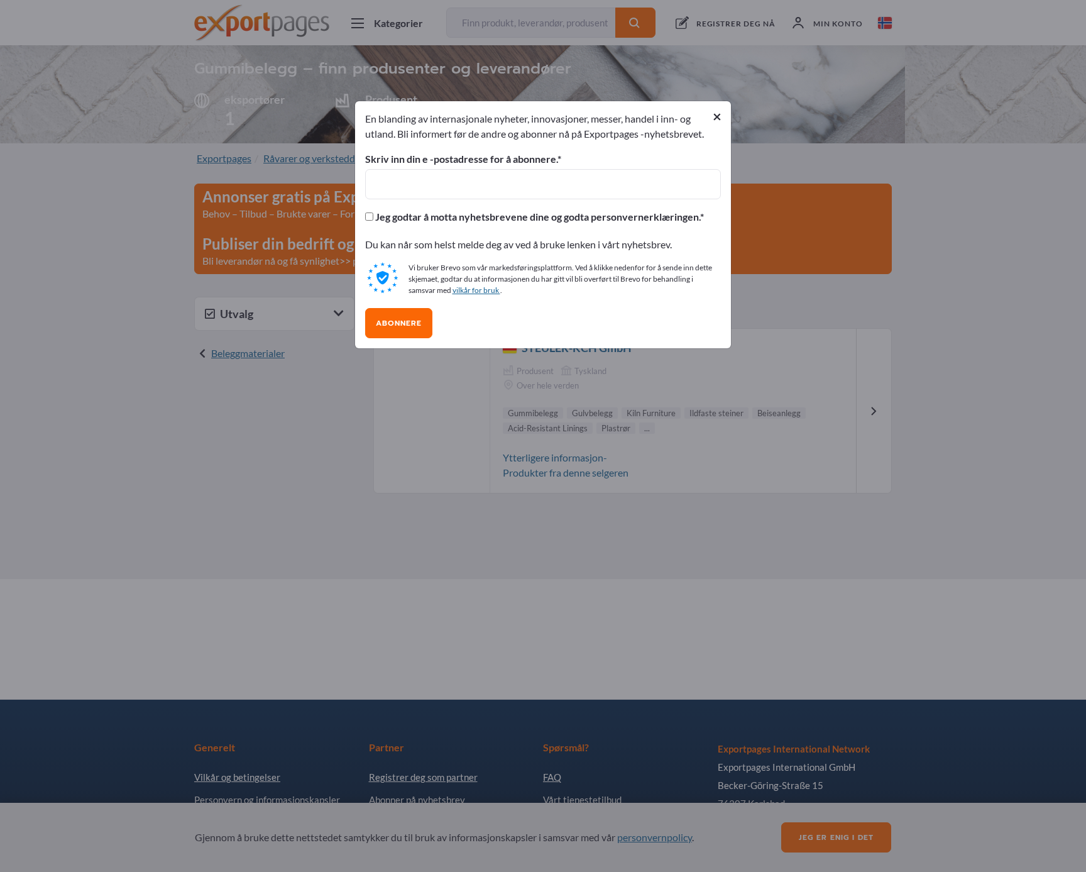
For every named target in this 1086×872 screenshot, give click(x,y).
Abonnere (399, 323)
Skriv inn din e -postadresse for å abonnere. (461, 159)
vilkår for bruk (476, 290)
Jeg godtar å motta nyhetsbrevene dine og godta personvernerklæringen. (536, 217)
